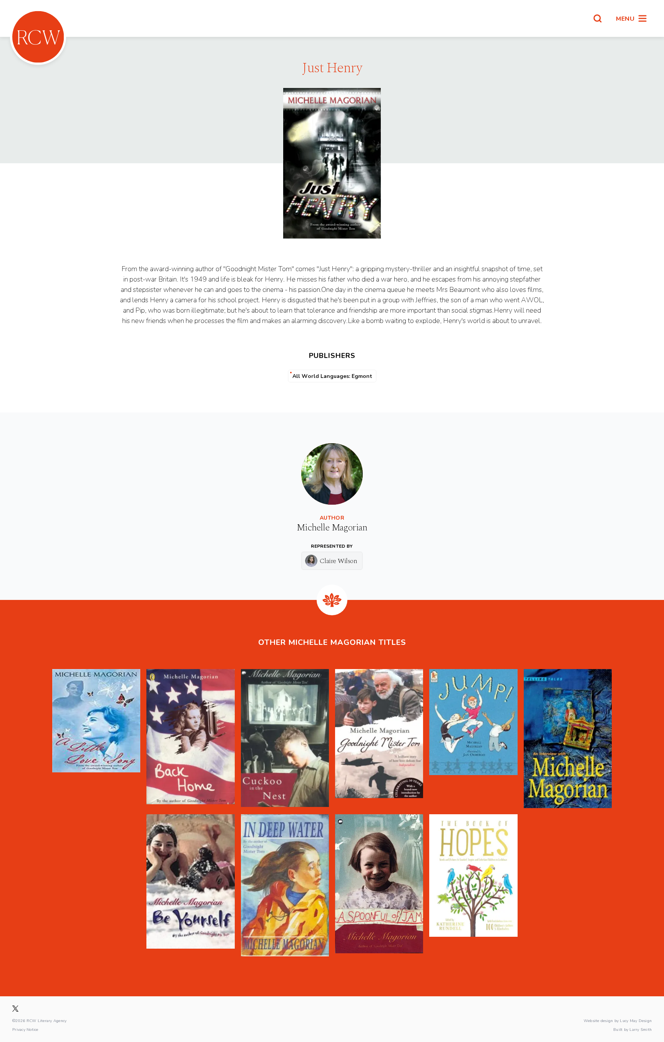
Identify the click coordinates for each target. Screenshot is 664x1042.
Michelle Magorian (332, 528)
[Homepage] (38, 37)
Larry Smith (640, 1029)
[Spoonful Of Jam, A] (379, 885)
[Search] (597, 18)
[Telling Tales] (568, 738)
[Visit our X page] (15, 1009)
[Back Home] (190, 738)
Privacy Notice (25, 1029)
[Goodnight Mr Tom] (379, 738)
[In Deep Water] (285, 885)
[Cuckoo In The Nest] (285, 738)
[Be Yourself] (190, 885)
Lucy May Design (636, 1020)
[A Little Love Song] (96, 738)
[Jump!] (473, 738)
